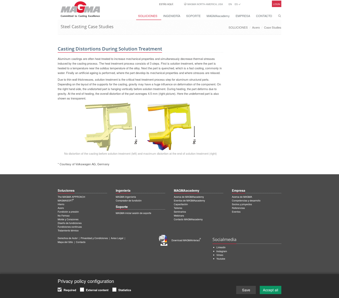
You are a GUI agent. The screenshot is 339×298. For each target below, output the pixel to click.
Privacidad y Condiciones (94, 238)
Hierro (61, 204)
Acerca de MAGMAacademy (189, 196)
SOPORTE (193, 16)
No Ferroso (64, 215)
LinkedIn (221, 247)
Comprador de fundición (129, 200)
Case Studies (272, 27)
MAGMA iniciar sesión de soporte (133, 213)
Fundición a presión (68, 211)
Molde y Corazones (68, 219)
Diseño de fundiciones (70, 223)
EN (230, 4)
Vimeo (219, 254)
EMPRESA (243, 16)
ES (236, 4)
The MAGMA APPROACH (71, 196)
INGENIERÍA (171, 16)
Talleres (178, 208)
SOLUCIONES (147, 16)
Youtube (220, 258)
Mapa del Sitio (65, 242)
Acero (256, 27)
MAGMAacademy (218, 16)
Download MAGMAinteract (186, 240)
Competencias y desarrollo (246, 200)
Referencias (238, 208)
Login (276, 4)
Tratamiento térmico (68, 230)
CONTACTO (264, 16)
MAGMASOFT (66, 200)
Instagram (221, 251)
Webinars (179, 215)
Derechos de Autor (68, 238)
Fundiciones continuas (70, 226)
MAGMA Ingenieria (126, 196)
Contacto (81, 242)
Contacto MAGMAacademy (188, 219)
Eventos (236, 211)
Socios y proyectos (242, 204)
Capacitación (181, 204)
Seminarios (180, 211)
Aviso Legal (117, 238)
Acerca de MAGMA (242, 196)
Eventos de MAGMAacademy (189, 200)
